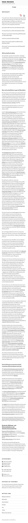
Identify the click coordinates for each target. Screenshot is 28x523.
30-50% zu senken (11, 177)
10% (3, 143)
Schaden (14, 102)
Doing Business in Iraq (9, 152)
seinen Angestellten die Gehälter (15, 343)
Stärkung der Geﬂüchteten (8, 388)
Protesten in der (20, 340)
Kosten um (4, 177)
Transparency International (8, 320)
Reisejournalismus (6, 496)
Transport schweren (6, 102)
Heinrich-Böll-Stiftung (7, 439)
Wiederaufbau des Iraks (15, 381)
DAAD (5, 404)
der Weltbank (5, 291)
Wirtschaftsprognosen (11, 112)
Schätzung (22, 289)
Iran (3, 507)
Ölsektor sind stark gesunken (11, 128)
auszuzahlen (5, 344)
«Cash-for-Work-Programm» (10, 391)
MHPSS (15, 375)
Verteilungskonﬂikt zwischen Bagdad (15, 330)
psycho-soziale (19, 386)
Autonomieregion (6, 341)
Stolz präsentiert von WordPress (8, 519)
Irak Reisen (8, 2)
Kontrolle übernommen (19, 225)
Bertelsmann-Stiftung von (8, 138)
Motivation (4, 499)
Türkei (3, 510)
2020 (15, 138)
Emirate (4, 504)
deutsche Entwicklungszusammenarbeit (13, 369)
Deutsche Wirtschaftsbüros (8, 431)
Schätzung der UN (20, 294)
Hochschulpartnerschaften (8, 414)
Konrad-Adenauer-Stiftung (8, 436)
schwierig (4, 399)
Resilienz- (22, 393)
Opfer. (5, 131)
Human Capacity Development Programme (12, 418)
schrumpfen (7, 143)
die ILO (23, 315)
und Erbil (4, 331)
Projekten (4, 394)
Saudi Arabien (5, 502)
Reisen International (6, 512)
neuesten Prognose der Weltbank (9, 121)
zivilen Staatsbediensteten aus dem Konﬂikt (12, 336)
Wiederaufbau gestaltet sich (16, 398)
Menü (14, 7)
